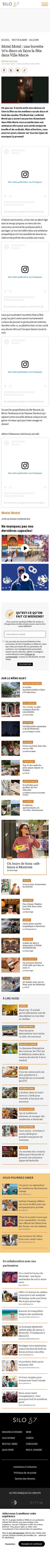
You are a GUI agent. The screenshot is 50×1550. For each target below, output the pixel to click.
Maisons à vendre (12, 1432)
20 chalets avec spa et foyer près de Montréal (34, 983)
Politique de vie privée (25, 1472)
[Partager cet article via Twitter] (10, 70)
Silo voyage (8, 1438)
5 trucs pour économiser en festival (34, 885)
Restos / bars (10, 1443)
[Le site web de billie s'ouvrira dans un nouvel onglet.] (36, 1503)
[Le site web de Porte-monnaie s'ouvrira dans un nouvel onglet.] (14, 1503)
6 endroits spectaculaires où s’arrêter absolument (33, 807)
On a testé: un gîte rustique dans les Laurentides (32, 709)
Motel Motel (10, 513)
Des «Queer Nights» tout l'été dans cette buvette (32, 906)
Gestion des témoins (25, 1478)
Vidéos (30, 1438)
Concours (32, 1443)
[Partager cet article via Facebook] (4, 70)
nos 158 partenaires (16, 1533)
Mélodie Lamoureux (9, 61)
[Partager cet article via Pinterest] (17, 70)
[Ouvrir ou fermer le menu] (45, 4)
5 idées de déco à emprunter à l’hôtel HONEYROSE (32, 945)
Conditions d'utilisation (25, 1466)
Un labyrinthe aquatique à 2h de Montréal (34, 727)
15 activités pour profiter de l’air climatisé (30, 787)
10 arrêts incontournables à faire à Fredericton (34, 689)
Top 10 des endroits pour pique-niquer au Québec (33, 767)
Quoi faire (8, 1449)
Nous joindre (34, 1449)
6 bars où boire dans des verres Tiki (34, 747)
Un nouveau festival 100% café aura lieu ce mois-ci (33, 965)
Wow (28, 1432)
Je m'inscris (25, 664)
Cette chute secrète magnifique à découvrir (34, 924)
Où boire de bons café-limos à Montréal (24, 865)
